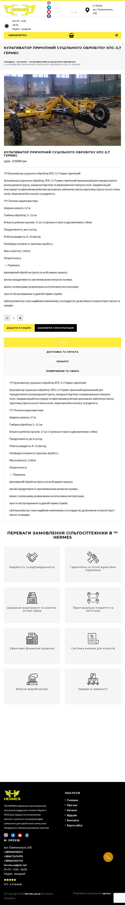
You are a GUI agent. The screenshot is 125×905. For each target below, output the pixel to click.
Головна (72, 800)
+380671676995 (13, 856)
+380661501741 (17, 35)
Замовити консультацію (56, 328)
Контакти (73, 820)
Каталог (72, 810)
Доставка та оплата (62, 351)
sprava (107, 893)
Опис (63, 342)
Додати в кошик (19, 328)
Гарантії (62, 361)
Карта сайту (74, 825)
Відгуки (72, 815)
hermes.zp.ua (32, 893)
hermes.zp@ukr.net (15, 864)
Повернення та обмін (62, 371)
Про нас (72, 805)
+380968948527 (13, 851)
